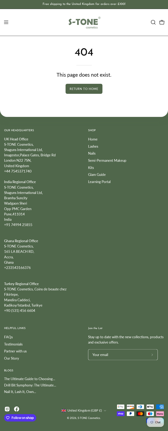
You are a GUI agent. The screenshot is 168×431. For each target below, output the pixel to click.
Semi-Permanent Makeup (107, 160)
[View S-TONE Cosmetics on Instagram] (7, 409)
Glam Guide (97, 174)
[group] (84, 4)
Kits (91, 167)
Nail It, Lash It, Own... (20, 392)
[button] (153, 22)
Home (93, 139)
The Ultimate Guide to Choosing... (29, 379)
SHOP (92, 130)
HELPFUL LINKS (15, 328)
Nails (91, 153)
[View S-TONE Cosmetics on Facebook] (17, 409)
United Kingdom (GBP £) (84, 410)
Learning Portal (99, 181)
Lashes (93, 146)
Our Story (11, 358)
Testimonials (13, 344)
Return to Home (84, 89)
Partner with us (15, 351)
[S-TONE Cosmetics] (84, 22)
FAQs (8, 337)
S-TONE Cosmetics (89, 418)
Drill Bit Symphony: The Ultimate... (30, 385)
